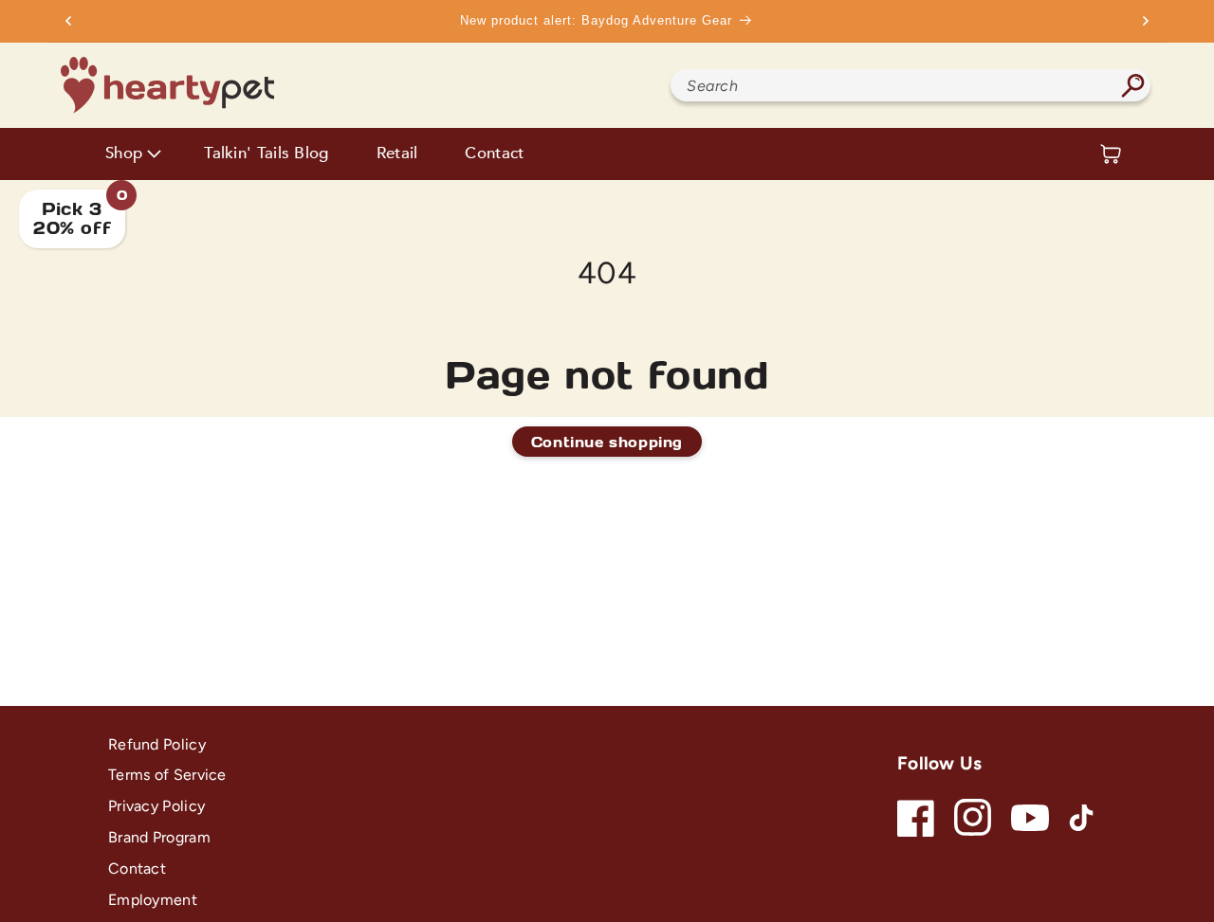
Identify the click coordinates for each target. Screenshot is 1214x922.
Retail (397, 154)
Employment (152, 900)
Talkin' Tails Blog (266, 154)
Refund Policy (157, 744)
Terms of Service (167, 775)
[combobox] (910, 85)
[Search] (1132, 85)
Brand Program (159, 837)
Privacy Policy (156, 806)
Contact (494, 154)
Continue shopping (607, 441)
